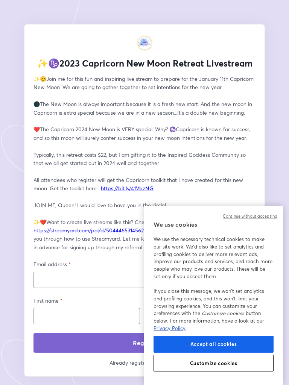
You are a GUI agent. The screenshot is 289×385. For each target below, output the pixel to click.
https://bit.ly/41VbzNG (127, 188)
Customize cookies (213, 363)
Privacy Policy (170, 328)
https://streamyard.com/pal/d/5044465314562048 (93, 230)
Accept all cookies (213, 344)
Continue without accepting (250, 216)
